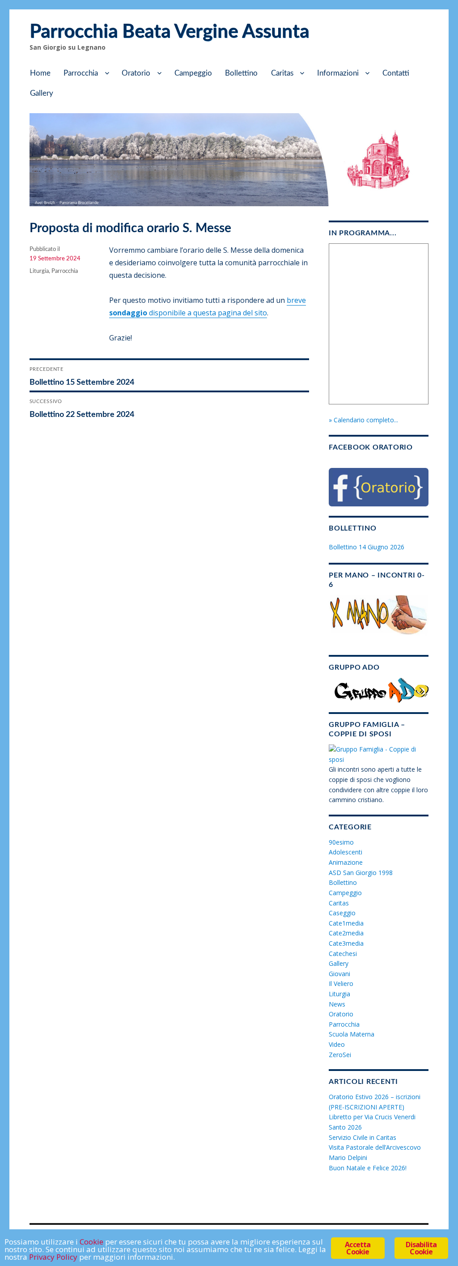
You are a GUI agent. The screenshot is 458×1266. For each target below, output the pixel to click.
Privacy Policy (53, 1257)
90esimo (341, 842)
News (337, 1004)
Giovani (339, 973)
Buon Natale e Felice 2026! (368, 1168)
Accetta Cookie (357, 1248)
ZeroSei (340, 1054)
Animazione (346, 862)
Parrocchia (81, 73)
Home (40, 73)
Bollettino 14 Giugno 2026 (366, 547)
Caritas (282, 73)
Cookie (91, 1241)
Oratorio (136, 73)
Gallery (41, 93)
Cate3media (346, 943)
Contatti (395, 73)
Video (337, 1044)
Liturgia (39, 271)
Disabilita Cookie (421, 1248)
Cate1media (346, 923)
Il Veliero (341, 983)
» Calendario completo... (363, 420)
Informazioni (338, 73)
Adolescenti (345, 852)
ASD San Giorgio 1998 (361, 872)
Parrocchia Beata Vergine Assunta (169, 31)
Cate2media (346, 933)
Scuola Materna (351, 1034)
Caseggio (342, 913)
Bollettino (241, 73)
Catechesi (343, 953)
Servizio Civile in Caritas (362, 1137)
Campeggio (193, 73)
